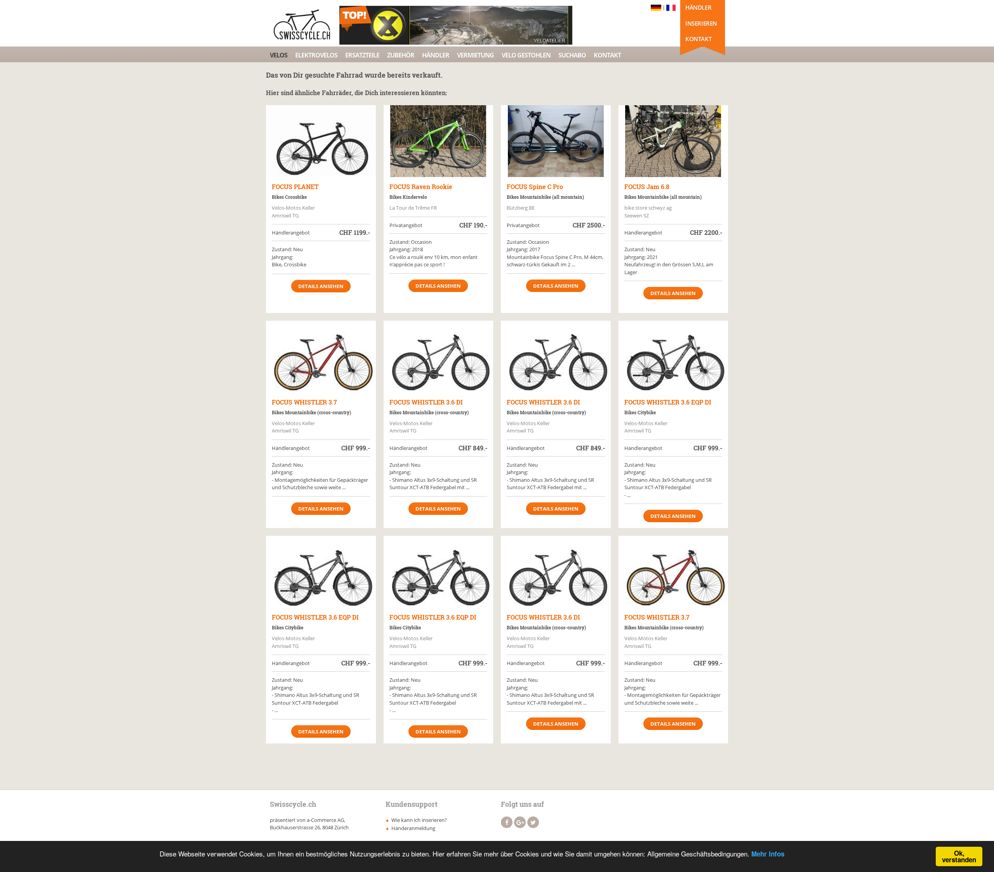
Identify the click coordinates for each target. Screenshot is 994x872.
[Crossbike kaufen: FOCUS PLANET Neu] (321, 141)
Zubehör (400, 55)
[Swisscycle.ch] (304, 25)
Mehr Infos (767, 853)
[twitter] (533, 822)
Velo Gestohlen (526, 55)
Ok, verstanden (959, 856)
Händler (698, 7)
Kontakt (698, 39)
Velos (278, 55)
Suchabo (572, 55)
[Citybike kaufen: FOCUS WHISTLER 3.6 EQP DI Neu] (673, 357)
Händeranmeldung (413, 828)
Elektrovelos (316, 55)
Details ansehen (321, 286)
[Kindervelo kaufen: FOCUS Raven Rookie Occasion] (439, 141)
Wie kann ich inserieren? (419, 819)
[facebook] (507, 822)
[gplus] (520, 822)
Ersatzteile (362, 55)
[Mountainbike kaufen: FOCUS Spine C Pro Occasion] (556, 141)
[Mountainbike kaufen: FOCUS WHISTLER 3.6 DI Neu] (439, 357)
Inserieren (701, 23)
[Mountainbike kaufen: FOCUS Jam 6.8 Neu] (673, 141)
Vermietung (475, 55)
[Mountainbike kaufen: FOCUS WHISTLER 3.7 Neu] (321, 357)
